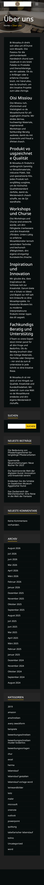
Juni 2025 (12, 626)
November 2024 (16, 665)
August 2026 (14, 548)
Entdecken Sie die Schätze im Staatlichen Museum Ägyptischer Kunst (21, 483)
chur (10, 753)
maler (11, 798)
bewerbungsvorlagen (19, 748)
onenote (12, 809)
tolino (11, 837)
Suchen (13, 415)
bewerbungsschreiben (19, 734)
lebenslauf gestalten (18, 776)
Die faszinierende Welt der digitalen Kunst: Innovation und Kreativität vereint (22, 473)
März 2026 (13, 576)
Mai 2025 (12, 632)
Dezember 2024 (16, 660)
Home (7, 25)
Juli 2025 (12, 621)
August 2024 (14, 682)
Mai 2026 (12, 564)
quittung (12, 826)
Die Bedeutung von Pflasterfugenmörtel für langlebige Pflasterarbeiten (22, 452)
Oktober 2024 (15, 671)
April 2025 (13, 637)
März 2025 (13, 643)
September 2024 (16, 677)
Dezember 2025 (16, 592)
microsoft (12, 804)
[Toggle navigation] (36, 4)
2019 (10, 706)
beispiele (12, 729)
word (10, 849)
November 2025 (16, 598)
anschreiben (14, 717)
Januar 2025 (14, 654)
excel (10, 759)
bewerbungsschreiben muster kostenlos (19, 741)
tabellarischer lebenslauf (20, 832)
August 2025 (14, 615)
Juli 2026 (12, 553)
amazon (12, 712)
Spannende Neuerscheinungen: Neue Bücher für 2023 (21, 463)
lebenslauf (13, 770)
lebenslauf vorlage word (20, 781)
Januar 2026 (14, 587)
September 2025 (16, 609)
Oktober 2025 (15, 604)
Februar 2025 (14, 648)
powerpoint (14, 821)
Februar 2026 (14, 581)
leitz (10, 793)
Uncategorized (15, 843)
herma (11, 765)
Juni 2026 (12, 559)
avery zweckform (16, 723)
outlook (12, 815)
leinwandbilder (15, 787)
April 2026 (13, 570)
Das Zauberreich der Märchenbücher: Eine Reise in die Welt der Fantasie (21, 494)
